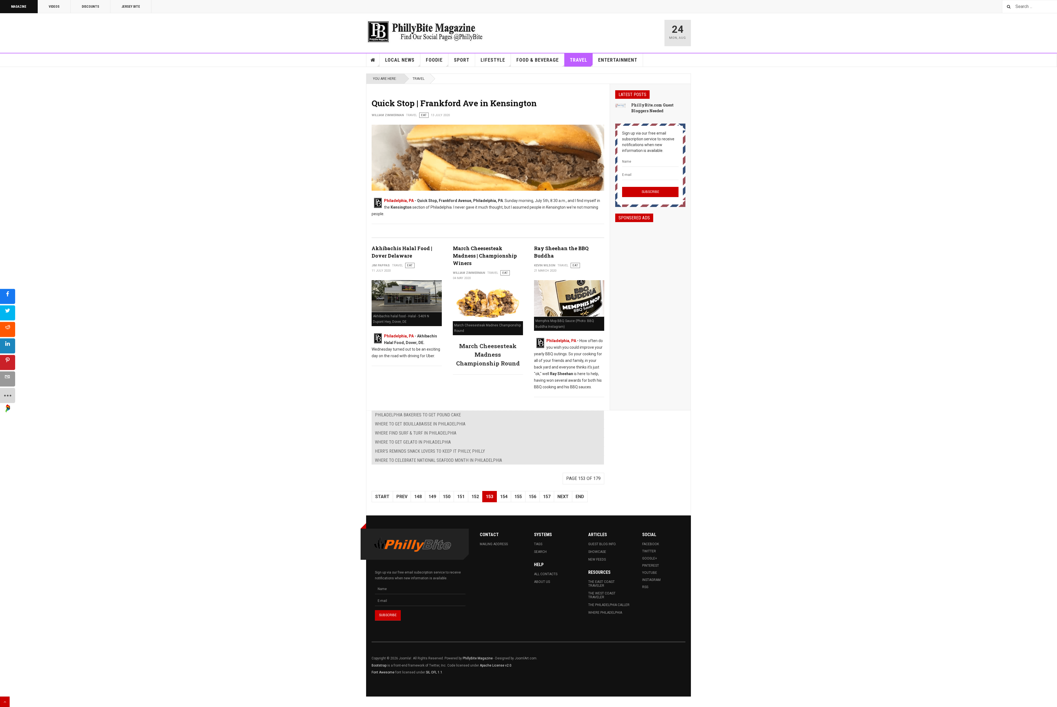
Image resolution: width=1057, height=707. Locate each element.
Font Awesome (383, 672)
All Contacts (545, 574)
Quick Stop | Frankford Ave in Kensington (454, 103)
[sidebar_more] (7, 395)
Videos (54, 7)
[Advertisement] (650, 311)
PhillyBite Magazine (478, 658)
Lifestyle (493, 60)
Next (563, 496)
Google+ (649, 558)
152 (475, 496)
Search (540, 552)
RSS (645, 587)
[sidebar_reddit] (7, 329)
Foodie (434, 60)
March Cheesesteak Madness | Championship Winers (485, 255)
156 (532, 496)
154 (504, 496)
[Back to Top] (5, 702)
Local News (400, 60)
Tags (538, 544)
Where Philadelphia (605, 613)
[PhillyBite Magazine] (425, 31)
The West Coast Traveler (601, 595)
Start (382, 496)
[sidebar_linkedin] (7, 345)
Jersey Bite (130, 7)
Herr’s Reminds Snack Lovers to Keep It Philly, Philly (430, 451)
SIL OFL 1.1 (434, 672)
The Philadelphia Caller (609, 605)
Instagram (651, 580)
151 (461, 496)
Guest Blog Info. (602, 544)
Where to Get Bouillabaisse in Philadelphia (420, 424)
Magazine (18, 7)
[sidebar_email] (7, 378)
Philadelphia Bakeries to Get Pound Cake (418, 414)
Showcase (597, 552)
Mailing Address (494, 544)
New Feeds (597, 559)
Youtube (649, 573)
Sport (461, 60)
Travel (578, 60)
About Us (542, 582)
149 (432, 496)
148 (418, 496)
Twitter (649, 551)
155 (518, 496)
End (580, 496)
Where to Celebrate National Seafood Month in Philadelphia (438, 460)
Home (373, 60)
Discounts (90, 7)
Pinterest (650, 565)
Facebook (650, 544)
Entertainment (617, 60)
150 (446, 496)
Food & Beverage (537, 60)
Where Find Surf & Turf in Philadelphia (415, 433)
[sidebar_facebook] (7, 296)
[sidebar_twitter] (7, 312)
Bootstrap (379, 665)
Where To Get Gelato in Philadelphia (413, 442)
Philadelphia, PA (399, 200)
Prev (401, 496)
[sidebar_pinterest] (7, 362)
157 (547, 496)
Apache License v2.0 (495, 665)
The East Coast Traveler (601, 584)
